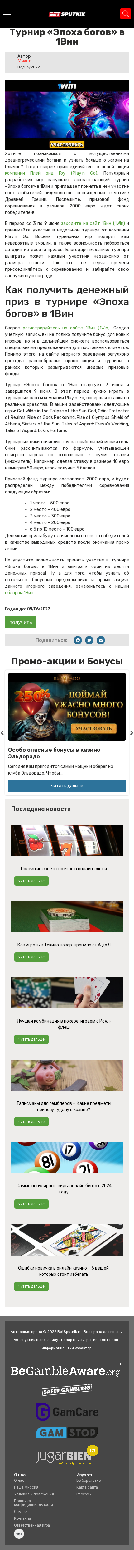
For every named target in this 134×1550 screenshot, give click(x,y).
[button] (78, 640)
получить (20, 622)
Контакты (22, 1518)
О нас (19, 1480)
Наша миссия (26, 1487)
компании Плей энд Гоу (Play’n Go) (51, 173)
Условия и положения (34, 1494)
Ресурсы (84, 1494)
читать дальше (31, 881)
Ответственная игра (32, 1525)
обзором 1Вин (19, 592)
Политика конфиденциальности (33, 1503)
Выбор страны (89, 1480)
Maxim (24, 60)
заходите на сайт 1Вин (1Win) (93, 223)
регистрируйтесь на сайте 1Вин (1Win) (66, 328)
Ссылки (21, 1511)
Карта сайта (87, 1487)
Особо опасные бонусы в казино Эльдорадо (54, 753)
